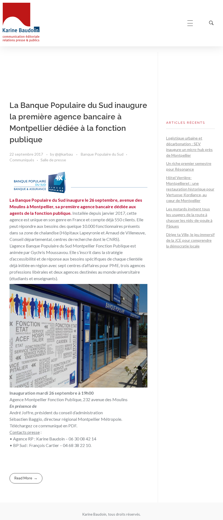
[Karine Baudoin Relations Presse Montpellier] (21, 22)
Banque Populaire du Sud (102, 154)
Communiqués (22, 160)
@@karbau (64, 154)
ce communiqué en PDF (54, 425)
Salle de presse (53, 160)
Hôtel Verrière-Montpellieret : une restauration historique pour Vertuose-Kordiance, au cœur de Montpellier (190, 189)
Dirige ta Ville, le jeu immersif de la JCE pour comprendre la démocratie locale (190, 240)
